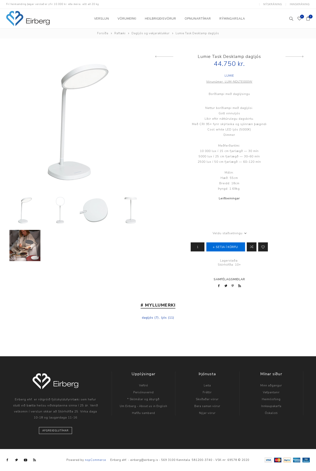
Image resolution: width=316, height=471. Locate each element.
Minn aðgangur (271, 385)
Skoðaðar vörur (207, 399)
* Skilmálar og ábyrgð (143, 399)
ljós (164, 318)
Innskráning (300, 4)
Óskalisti (271, 413)
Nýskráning (272, 4)
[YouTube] (25, 460)
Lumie (229, 76)
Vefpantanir (271, 392)
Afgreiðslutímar (55, 430)
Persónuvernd (143, 392)
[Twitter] (16, 460)
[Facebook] (7, 460)
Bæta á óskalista (263, 246)
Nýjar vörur (207, 413)
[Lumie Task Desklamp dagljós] (164, 56)
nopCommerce (95, 460)
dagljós (147, 318)
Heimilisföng (271, 399)
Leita (207, 385)
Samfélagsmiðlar (229, 279)
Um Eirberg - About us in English (143, 406)
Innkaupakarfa (271, 406)
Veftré (143, 385)
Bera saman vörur (207, 406)
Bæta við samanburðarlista (251, 246)
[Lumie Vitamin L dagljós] (294, 56)
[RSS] (34, 460)
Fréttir (207, 392)
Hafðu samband (143, 413)
